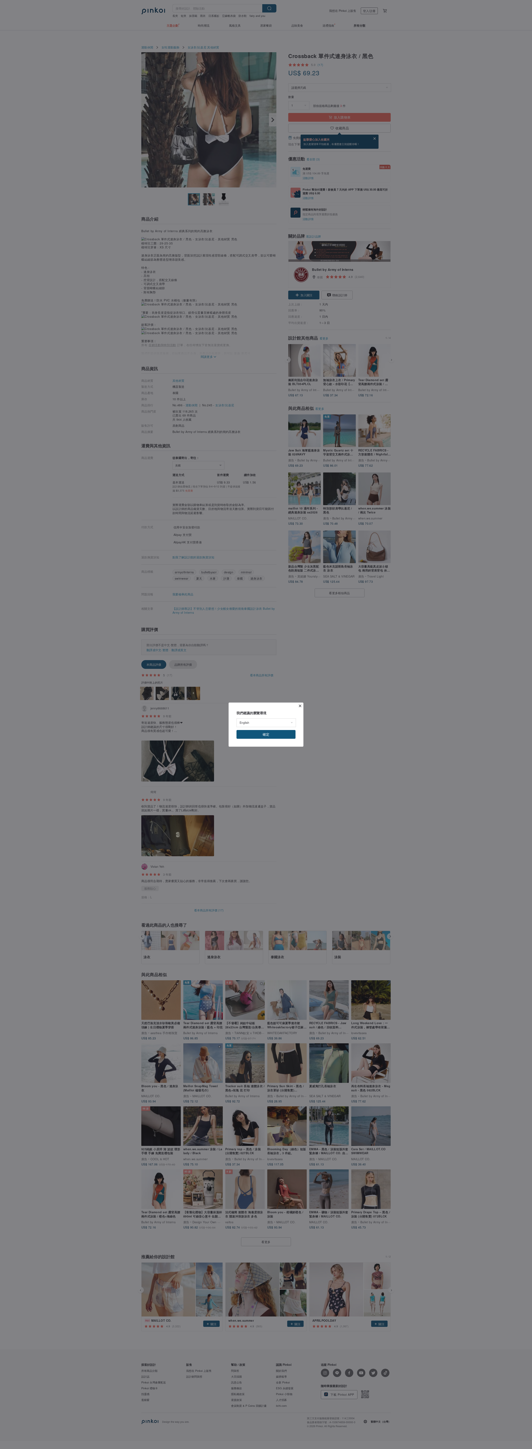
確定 (266, 734)
